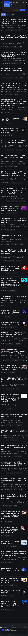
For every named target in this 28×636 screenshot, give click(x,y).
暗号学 (25, 63)
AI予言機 (8, 316)
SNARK (20, 46)
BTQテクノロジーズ (11, 229)
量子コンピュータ (10, 149)
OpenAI (8, 63)
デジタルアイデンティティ (12, 573)
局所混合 (20, 30)
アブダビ (21, 489)
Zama (8, 244)
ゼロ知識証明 (9, 166)
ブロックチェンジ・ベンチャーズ (17, 360)
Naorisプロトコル (10, 343)
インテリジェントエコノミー (18, 316)
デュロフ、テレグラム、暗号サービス (14, 472)
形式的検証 (9, 123)
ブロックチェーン (18, 456)
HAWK (16, 77)
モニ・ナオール (10, 425)
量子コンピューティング (17, 63)
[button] (26, 2)
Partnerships (22, 627)
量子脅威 (8, 273)
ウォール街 (15, 273)
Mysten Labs (9, 489)
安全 (12, 609)
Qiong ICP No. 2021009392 (13, 634)
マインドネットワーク (11, 372)
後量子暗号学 (17, 135)
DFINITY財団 (9, 521)
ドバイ (15, 489)
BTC (7, 182)
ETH (7, 46)
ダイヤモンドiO (10, 94)
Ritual (8, 535)
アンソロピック (10, 77)
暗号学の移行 (22, 201)
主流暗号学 (9, 408)
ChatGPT (16, 535)
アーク (8, 201)
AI (11, 535)
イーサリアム (23, 94)
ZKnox (17, 388)
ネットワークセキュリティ (16, 182)
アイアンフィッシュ (11, 585)
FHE (7, 546)
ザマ (7, 360)
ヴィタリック (9, 456)
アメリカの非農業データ (11, 290)
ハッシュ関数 (13, 46)
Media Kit (13, 627)
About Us (5, 627)
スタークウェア (18, 425)
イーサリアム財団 (23, 166)
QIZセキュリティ (10, 112)
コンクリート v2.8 (14, 440)
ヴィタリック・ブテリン (11, 30)
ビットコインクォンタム (22, 229)
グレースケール (19, 149)
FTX (7, 595)
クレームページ (14, 244)
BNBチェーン (9, 135)
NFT (26, 244)
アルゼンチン (19, 260)
